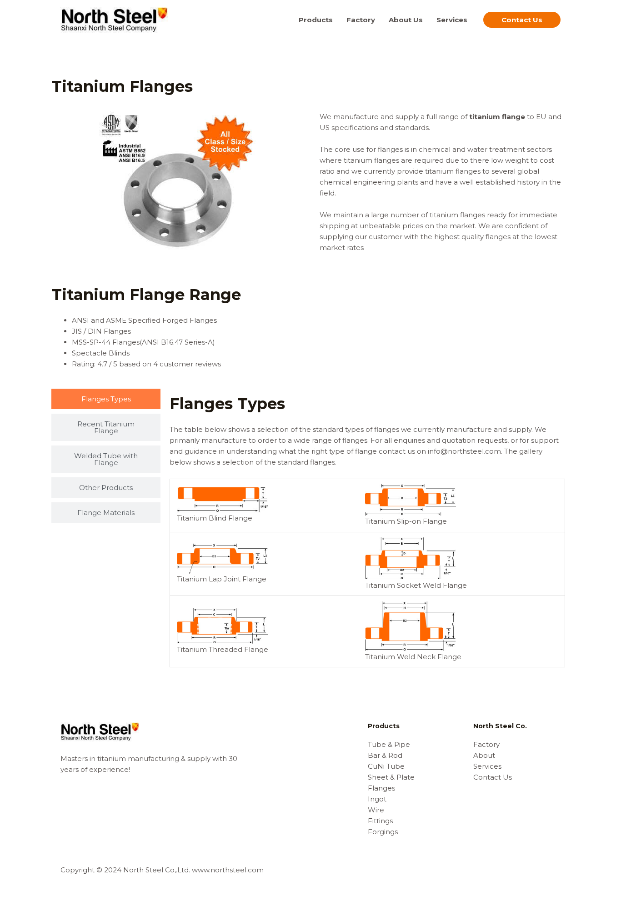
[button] (522, 20)
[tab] (105, 399)
